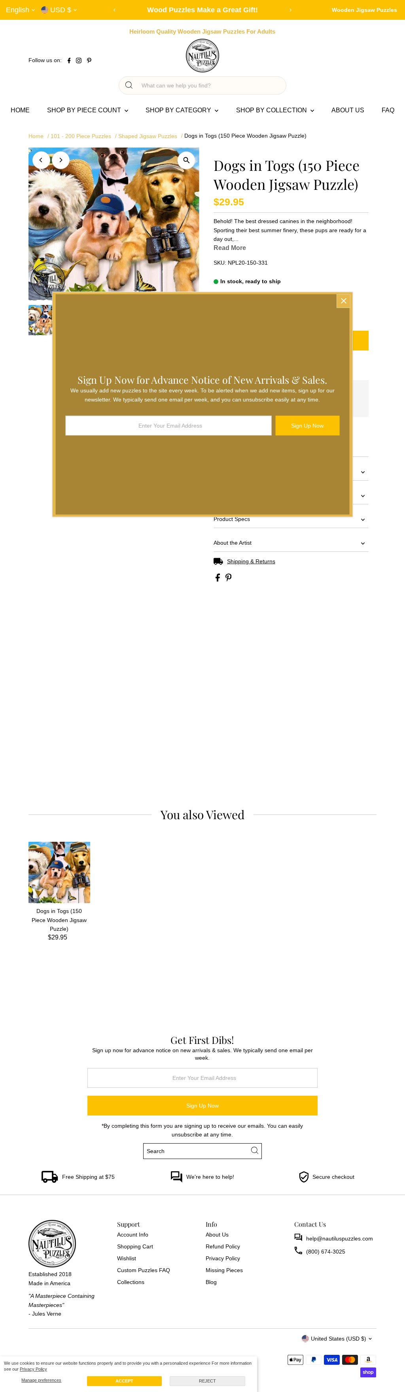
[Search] (129, 85)
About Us (347, 110)
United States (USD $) (338, 1338)
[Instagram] (78, 61)
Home (20, 110)
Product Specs (232, 519)
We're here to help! (210, 1177)
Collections (130, 1282)
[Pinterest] (89, 61)
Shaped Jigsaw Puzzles (147, 136)
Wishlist (126, 1258)
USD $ (60, 10)
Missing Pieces (224, 1270)
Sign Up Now (202, 1105)
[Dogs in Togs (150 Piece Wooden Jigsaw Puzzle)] (59, 872)
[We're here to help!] (176, 1181)
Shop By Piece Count (85, 110)
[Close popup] (343, 301)
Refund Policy (223, 1246)
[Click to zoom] (186, 160)
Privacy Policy (33, 1369)
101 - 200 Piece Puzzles (81, 136)
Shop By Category (179, 110)
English (17, 10)
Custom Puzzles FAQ (143, 1270)
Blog (211, 1282)
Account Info (132, 1234)
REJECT (207, 1381)
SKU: (220, 262)
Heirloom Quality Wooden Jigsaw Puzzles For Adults (202, 31)
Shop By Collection (272, 110)
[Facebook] (69, 61)
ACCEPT (124, 1381)
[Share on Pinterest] (228, 579)
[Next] (290, 10)
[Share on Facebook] (218, 579)
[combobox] (209, 85)
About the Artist (233, 543)
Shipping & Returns (251, 561)
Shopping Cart (135, 1246)
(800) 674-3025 (325, 1251)
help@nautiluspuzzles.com (339, 1238)
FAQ (388, 110)
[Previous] (115, 10)
